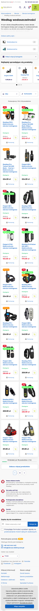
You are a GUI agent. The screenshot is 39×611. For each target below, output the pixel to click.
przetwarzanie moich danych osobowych (20, 532)
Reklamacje (5, 576)
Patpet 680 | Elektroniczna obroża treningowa (29, 325)
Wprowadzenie (6, 13)
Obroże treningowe (28, 13)
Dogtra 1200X (8, 75)
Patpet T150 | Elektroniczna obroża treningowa (10, 439)
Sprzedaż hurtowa (26, 583)
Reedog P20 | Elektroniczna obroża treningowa (29, 363)
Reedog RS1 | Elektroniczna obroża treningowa (29, 286)
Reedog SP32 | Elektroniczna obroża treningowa (10, 401)
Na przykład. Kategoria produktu (18, 23)
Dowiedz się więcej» (26, 603)
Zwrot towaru (25, 573)
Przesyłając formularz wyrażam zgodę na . (20, 530)
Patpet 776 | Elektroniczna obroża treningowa (29, 439)
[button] (20, 7)
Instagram (17, 563)
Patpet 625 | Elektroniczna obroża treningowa (29, 166)
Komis (22, 580)
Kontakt (4, 573)
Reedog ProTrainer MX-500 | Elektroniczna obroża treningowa (29, 247)
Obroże (16, 13)
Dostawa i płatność (8, 580)
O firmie (4, 583)
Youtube (27, 561)
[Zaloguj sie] (24, 7)
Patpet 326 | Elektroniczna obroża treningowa (10, 363)
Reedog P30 (25, 75)
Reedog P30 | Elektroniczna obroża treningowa (10, 124)
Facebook (7, 563)
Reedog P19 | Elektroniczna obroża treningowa (29, 401)
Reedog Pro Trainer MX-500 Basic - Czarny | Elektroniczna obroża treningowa (10, 168)
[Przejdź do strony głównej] (6, 7)
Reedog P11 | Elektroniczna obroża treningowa (10, 325)
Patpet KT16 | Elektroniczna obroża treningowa (10, 246)
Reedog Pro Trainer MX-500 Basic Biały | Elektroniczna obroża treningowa (29, 126)
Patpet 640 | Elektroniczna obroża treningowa (10, 286)
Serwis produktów (26, 576)
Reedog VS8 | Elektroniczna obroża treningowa (29, 208)
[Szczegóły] (15, 137)
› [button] (8, 36)
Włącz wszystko (19, 606)
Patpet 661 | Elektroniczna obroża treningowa (10, 208)
